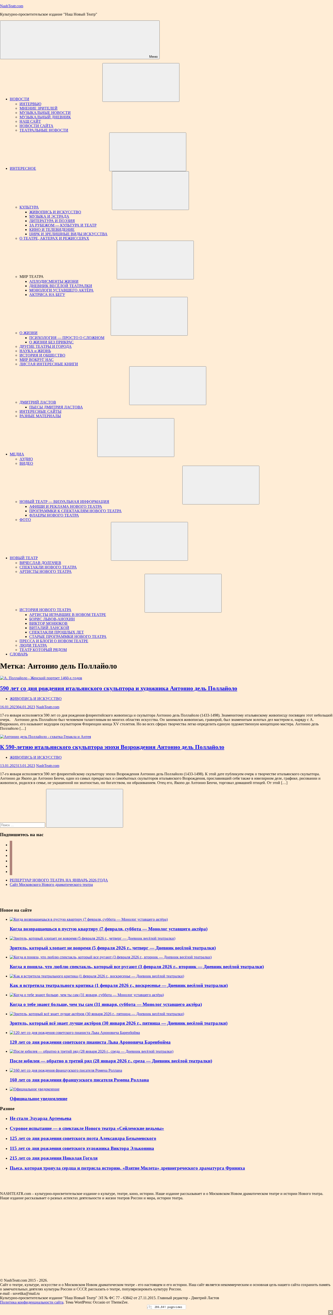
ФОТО (25, 520)
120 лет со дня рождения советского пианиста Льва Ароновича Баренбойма (90, 1042)
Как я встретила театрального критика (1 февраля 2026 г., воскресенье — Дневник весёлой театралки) (119, 985)
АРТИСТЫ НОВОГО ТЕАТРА (46, 571)
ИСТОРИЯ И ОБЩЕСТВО (42, 355)
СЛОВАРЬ (19, 654)
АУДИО (26, 459)
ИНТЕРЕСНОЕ (23, 168)
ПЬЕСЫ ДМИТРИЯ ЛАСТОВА (56, 407)
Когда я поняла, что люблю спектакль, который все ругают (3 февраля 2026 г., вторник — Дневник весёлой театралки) (137, 966)
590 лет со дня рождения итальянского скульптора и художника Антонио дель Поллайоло (118, 688)
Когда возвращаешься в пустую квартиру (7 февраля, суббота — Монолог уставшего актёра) (108, 928)
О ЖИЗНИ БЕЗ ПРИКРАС (51, 342)
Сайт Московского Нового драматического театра (51, 884)
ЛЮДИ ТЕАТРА (33, 645)
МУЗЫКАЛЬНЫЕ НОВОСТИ (45, 113)
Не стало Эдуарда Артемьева (40, 1118)
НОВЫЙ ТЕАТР (24, 558)
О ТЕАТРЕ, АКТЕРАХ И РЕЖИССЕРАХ (54, 238)
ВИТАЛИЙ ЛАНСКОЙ (49, 628)
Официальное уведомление (38, 1098)
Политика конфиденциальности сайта (31, 1302)
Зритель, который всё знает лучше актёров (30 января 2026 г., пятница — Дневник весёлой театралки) (118, 1023)
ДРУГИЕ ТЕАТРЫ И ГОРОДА (46, 346)
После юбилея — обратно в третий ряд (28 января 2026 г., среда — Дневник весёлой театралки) (111, 1060)
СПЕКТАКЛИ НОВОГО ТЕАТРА (48, 567)
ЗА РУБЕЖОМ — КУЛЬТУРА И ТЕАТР (63, 225)
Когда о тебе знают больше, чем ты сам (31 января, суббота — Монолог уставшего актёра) (106, 1004)
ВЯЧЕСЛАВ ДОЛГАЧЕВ (40, 563)
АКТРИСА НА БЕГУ (47, 295)
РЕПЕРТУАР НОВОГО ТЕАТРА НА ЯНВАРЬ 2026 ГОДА (59, 880)
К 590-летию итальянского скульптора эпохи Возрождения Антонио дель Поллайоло (112, 747)
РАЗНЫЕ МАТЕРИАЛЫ (40, 416)
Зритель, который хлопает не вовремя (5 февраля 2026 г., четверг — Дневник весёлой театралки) (113, 947)
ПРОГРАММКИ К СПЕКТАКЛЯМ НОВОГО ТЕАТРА (75, 511)
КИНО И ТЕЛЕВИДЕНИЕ (52, 229)
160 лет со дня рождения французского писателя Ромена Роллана (79, 1079)
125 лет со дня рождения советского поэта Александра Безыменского (83, 1138)
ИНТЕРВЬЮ (30, 104)
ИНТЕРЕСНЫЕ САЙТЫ (40, 411)
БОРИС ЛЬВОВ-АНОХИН (52, 619)
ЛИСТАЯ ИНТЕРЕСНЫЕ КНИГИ (49, 364)
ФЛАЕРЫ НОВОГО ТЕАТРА (54, 515)
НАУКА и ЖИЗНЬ (35, 351)
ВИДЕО (26, 463)
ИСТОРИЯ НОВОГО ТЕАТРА (45, 610)
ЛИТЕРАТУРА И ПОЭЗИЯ (52, 221)
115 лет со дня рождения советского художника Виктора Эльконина (82, 1148)
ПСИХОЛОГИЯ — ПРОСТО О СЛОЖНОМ (66, 338)
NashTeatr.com (11, 6)
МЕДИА (17, 454)
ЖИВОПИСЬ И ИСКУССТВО (55, 212)
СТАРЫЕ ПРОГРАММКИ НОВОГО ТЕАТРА (68, 636)
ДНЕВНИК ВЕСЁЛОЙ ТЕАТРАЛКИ (60, 286)
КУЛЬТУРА (29, 207)
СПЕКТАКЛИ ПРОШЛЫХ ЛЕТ (56, 632)
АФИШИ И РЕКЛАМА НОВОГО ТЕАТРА (65, 506)
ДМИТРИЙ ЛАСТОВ (38, 402)
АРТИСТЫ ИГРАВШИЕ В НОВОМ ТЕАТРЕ (67, 615)
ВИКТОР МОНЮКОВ (48, 623)
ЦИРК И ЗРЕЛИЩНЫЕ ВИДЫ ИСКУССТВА (68, 234)
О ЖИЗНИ (29, 333)
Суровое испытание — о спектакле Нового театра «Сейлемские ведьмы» (87, 1128)
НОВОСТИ (19, 99)
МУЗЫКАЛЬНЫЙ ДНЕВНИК (45, 117)
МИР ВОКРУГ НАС (37, 360)
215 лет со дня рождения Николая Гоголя (54, 1158)
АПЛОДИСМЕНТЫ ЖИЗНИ (53, 281)
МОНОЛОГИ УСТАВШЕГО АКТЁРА (61, 290)
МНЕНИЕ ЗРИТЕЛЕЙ (39, 108)
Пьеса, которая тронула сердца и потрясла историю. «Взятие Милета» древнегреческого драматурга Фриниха (127, 1168)
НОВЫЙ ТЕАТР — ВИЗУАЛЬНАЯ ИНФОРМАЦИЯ (64, 502)
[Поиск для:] (23, 825)
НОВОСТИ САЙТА (36, 126)
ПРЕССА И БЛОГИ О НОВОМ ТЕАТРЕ (54, 641)
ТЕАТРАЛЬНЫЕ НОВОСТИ (44, 130)
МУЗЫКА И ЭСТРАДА (49, 216)
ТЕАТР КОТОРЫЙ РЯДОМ (43, 650)
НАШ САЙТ (30, 121)
